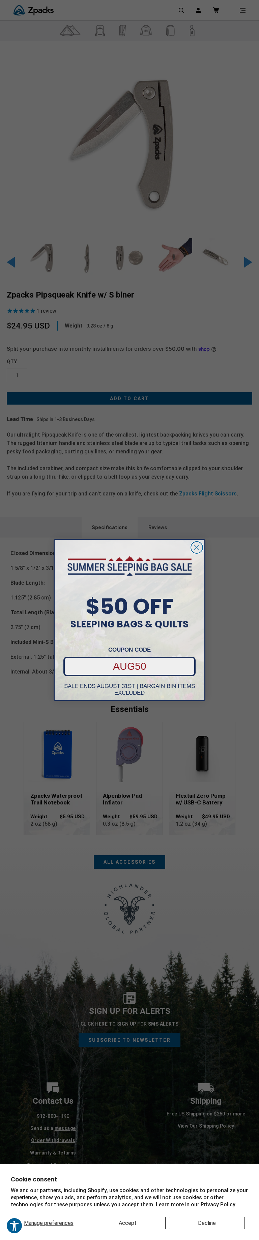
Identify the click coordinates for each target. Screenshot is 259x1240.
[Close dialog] (197, 547)
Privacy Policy (218, 1204)
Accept (128, 1223)
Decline (207, 1223)
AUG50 (129, 666)
